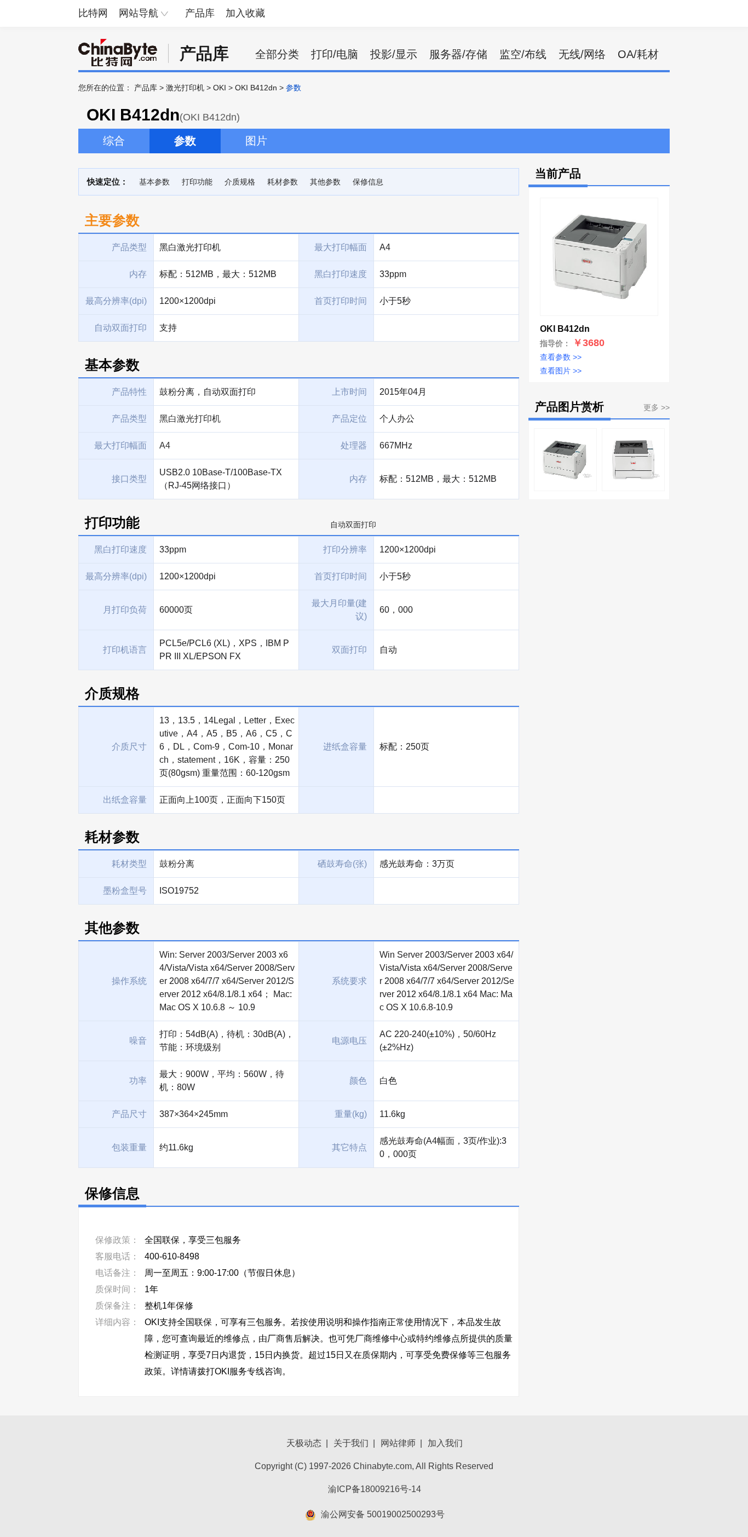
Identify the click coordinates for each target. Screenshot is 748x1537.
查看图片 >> (561, 370)
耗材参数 (282, 181)
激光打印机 (185, 87)
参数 (185, 141)
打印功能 (197, 181)
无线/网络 (582, 54)
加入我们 (445, 1443)
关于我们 (351, 1443)
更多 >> (656, 407)
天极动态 (303, 1443)
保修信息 (368, 181)
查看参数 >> (561, 357)
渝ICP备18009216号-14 (374, 1489)
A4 (164, 445)
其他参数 (325, 181)
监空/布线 (522, 54)
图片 (256, 141)
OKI (219, 87)
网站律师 (398, 1443)
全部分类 (277, 54)
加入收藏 (245, 13)
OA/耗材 (638, 54)
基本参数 (154, 181)
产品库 (200, 13)
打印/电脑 (334, 54)
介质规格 (240, 181)
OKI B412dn (256, 87)
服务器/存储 (458, 54)
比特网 (93, 13)
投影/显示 (393, 54)
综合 (114, 141)
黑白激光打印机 (190, 418)
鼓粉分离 (176, 863)
